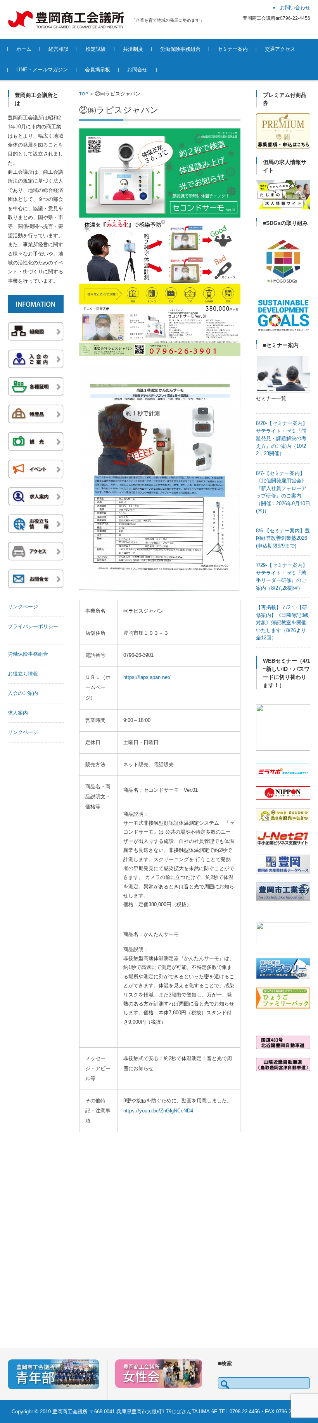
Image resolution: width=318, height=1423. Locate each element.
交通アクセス (280, 49)
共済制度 (133, 49)
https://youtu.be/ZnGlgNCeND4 (158, 1111)
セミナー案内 (233, 49)
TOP (83, 94)
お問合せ (137, 70)
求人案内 (18, 713)
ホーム (23, 49)
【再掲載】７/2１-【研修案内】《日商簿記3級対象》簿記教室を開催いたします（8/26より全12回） (282, 622)
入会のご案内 (23, 693)
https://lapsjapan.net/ (147, 677)
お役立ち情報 (23, 674)
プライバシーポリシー (33, 626)
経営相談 (58, 49)
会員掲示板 (97, 70)
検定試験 (96, 49)
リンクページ (23, 607)
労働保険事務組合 (180, 49)
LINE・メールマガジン (42, 70)
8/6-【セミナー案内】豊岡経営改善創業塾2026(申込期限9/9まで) (283, 538)
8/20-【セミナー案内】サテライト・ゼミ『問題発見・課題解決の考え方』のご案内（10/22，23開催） (282, 438)
